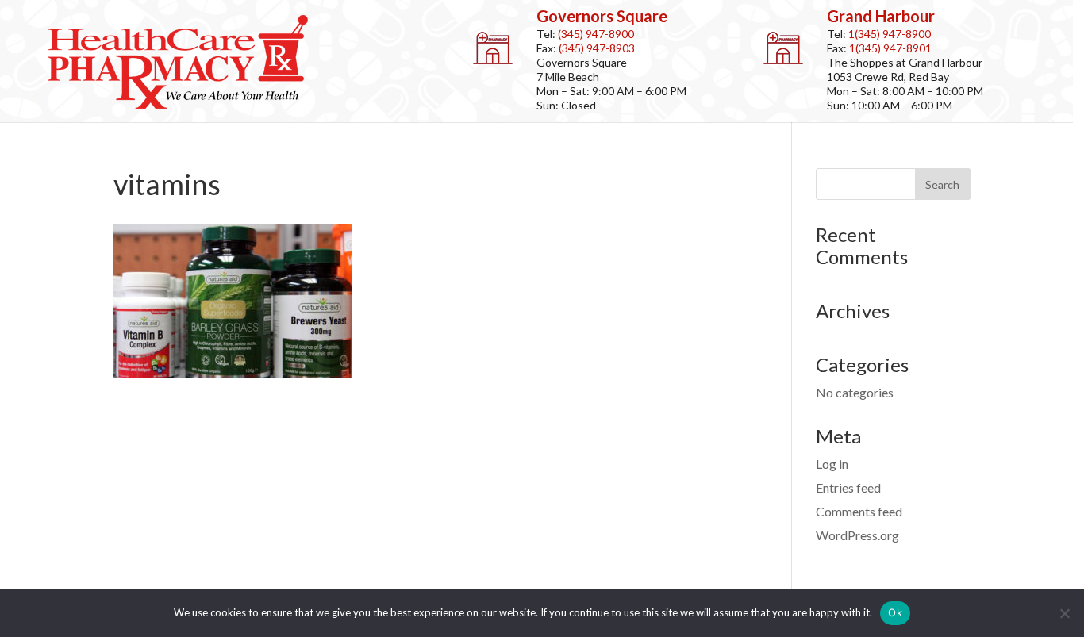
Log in (832, 463)
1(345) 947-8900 (889, 33)
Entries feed (848, 487)
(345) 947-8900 (596, 33)
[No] (1064, 613)
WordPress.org (857, 535)
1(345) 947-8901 (890, 48)
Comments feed (859, 511)
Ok (895, 612)
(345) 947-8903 (597, 48)
